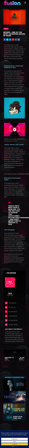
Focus (6, 28)
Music (15, 352)
